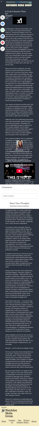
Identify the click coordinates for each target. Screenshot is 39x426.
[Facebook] (2, 24)
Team (3, 421)
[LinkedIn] (2, 36)
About (34, 421)
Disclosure (4, 407)
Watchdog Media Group (11, 413)
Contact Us (12, 421)
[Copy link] (2, 49)
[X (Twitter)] (2, 17)
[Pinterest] (2, 42)
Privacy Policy (26, 421)
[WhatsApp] (2, 30)
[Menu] (1, 1)
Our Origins (20, 421)
